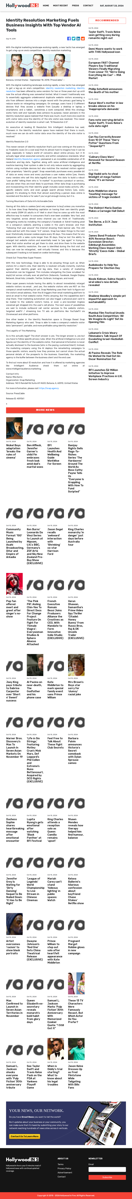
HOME (46, 5)
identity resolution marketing (60, 88)
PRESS (75, 5)
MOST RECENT (60, 5)
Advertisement (65, 1172)
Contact (62, 1176)
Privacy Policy (64, 1168)
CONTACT (88, 5)
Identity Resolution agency (27, 159)
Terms (60, 1164)
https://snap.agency (49, 388)
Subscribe (107, 1177)
